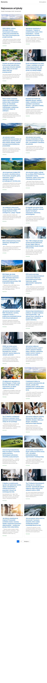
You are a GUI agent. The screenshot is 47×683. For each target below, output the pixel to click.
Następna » (26, 541)
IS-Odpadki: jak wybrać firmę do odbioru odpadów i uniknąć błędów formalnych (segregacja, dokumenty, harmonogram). (35, 211)
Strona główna (42, 2)
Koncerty (4, 2)
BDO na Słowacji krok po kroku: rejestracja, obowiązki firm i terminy (12, 242)
